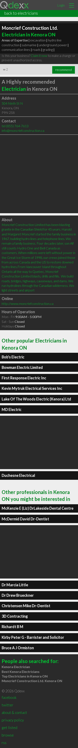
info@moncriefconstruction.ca (23, 130)
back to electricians (21, 12)
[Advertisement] (39, 174)
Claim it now (39, 56)
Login (61, 5)
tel (15, 126)
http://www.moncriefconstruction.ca (27, 303)
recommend (63, 70)
